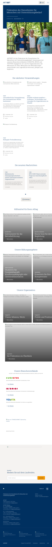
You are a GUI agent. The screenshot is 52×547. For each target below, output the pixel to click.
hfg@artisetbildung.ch (15, 519)
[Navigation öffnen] (48, 2)
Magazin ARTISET (38, 495)
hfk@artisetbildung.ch (15, 514)
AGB (48, 543)
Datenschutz (42, 543)
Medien (36, 493)
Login (42, 2)
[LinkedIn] (47, 488)
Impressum (35, 543)
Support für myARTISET (26, 543)
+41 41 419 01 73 (6, 519)
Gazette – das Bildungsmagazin (41, 496)
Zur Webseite (11, 384)
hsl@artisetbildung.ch (15, 509)
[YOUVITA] (24, 18)
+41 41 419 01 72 (6, 524)
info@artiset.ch (14, 502)
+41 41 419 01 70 (6, 509)
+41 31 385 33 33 (6, 502)
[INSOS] (17, 18)
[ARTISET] (20, 2)
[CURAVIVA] (10, 18)
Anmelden (41, 477)
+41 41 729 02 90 (6, 514)
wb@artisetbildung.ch (15, 524)
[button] (25, 194)
